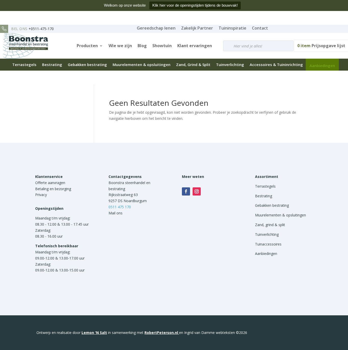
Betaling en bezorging (53, 188)
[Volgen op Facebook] (186, 191)
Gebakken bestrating (87, 64)
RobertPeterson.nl (161, 332)
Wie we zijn (120, 45)
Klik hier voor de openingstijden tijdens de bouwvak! (195, 5)
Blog (142, 45)
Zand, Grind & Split (193, 64)
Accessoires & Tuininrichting (276, 64)
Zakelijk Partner (197, 28)
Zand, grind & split (270, 224)
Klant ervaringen (194, 45)
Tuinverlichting (230, 64)
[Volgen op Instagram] (197, 191)
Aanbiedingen (322, 65)
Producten (87, 45)
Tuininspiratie (232, 28)
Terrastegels (24, 64)
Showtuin (162, 45)
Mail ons (116, 213)
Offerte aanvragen (50, 182)
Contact (260, 28)
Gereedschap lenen (156, 28)
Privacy (41, 194)
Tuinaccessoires (268, 244)
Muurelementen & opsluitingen (141, 64)
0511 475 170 (120, 206)
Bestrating (52, 64)
